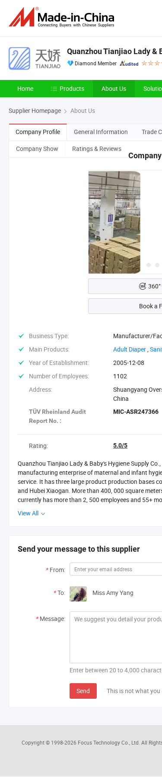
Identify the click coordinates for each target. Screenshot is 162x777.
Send (83, 691)
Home (25, 88)
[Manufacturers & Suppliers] (63, 17)
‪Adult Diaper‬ (129, 349)
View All (29, 513)
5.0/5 (120, 445)
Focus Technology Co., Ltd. (109, 742)
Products (72, 88)
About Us (114, 88)
